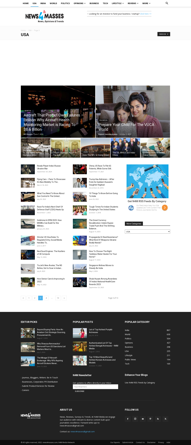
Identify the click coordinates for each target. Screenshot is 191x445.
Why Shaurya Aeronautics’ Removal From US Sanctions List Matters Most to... (51, 346)
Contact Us (140, 442)
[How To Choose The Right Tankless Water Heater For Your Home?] (80, 255)
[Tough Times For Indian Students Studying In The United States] (80, 210)
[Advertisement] (95, 61)
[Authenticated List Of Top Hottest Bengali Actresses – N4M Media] (80, 346)
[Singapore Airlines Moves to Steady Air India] (80, 269)
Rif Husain (28, 134)
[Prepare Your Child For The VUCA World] (133, 118)
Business (94, 3)
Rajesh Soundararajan (107, 134)
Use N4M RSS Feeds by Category (140, 382)
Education (103, 120)
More (145, 3)
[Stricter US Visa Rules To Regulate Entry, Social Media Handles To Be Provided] (28, 240)
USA (34, 3)
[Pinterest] (150, 419)
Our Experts (115, 442)
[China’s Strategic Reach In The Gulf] (65, 148)
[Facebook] (127, 419)
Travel (25, 145)
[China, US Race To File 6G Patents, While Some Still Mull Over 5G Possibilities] (80, 169)
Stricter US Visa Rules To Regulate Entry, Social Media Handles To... (49, 240)
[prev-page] (23, 298)
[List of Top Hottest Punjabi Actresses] (80, 333)
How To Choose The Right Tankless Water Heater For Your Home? (103, 254)
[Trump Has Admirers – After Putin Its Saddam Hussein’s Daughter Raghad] (80, 183)
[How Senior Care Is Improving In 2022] (28, 282)
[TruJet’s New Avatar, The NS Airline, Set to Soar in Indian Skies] (28, 269)
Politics (65, 3)
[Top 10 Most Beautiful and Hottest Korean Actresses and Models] (80, 360)
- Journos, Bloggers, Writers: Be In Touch (39, 377)
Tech (105, 3)
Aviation (28, 111)
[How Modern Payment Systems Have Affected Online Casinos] (155, 148)
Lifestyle (117, 3)
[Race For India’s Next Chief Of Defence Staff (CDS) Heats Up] (28, 210)
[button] (166, 3)
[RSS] (158, 419)
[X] (165, 419)
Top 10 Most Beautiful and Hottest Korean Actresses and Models (102, 360)
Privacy (161, 442)
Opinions (78, 3)
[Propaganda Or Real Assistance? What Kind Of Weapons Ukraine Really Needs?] (80, 240)
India (43, 3)
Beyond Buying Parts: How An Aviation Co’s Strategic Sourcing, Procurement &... (51, 332)
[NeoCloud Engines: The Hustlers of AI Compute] (28, 255)
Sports (85, 152)
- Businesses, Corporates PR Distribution (39, 381)
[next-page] (64, 298)
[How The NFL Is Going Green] (95, 148)
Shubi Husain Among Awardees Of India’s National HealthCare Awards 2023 (103, 281)
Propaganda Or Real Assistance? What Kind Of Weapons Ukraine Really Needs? (103, 240)
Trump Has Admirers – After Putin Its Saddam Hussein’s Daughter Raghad (101, 182)
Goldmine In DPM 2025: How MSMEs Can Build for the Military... (49, 223)
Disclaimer (151, 442)
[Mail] (143, 419)
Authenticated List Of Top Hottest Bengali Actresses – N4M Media (103, 346)
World (53, 3)
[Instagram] (135, 419)
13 (58, 298)
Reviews (132, 3)
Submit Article (127, 442)
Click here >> (145, 13)
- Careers (25, 390)
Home (26, 3)
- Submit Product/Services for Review (37, 386)
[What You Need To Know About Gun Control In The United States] (28, 197)
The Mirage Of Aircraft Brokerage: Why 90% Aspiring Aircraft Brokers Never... (50, 360)
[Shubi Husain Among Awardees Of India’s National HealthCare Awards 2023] (80, 282)
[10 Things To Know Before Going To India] (80, 197)
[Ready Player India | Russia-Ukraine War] (28, 169)
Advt (168, 442)
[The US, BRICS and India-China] (125, 148)
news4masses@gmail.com (83, 431)
